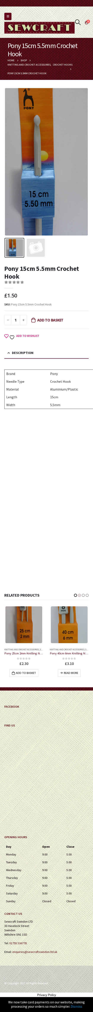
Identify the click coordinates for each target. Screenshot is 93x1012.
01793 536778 (18, 943)
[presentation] (9, 161)
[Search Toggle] (78, 22)
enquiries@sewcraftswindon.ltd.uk (34, 952)
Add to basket (50, 320)
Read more (25, 673)
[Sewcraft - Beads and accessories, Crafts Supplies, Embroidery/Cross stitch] (39, 28)
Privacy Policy (46, 995)
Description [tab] (23, 352)
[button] (75, 595)
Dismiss (76, 1006)
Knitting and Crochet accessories (21, 649)
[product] (23, 624)
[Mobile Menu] (7, 16)
